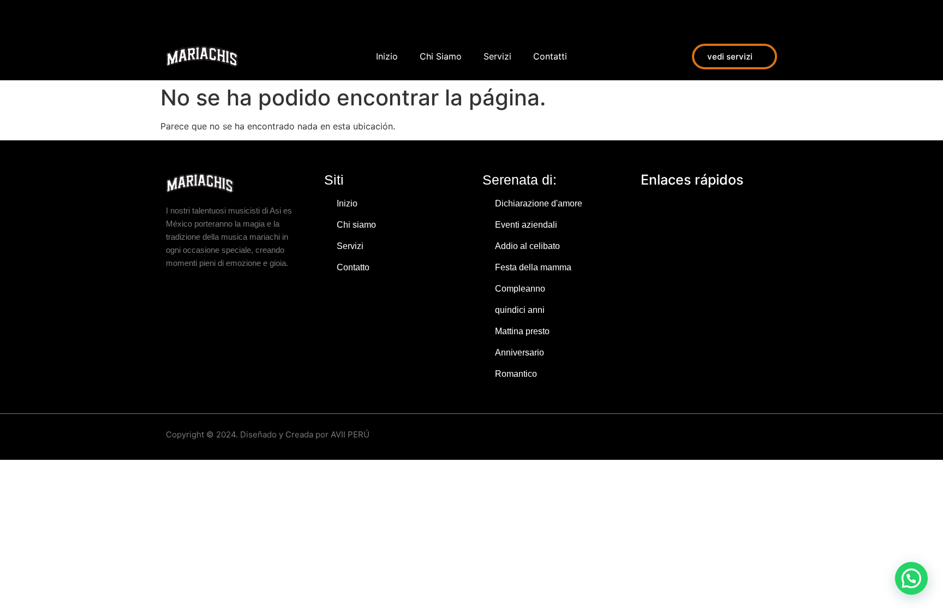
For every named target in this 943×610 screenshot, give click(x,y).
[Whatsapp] (220, 16)
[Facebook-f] (171, 16)
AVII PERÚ (350, 434)
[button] (911, 578)
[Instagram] (196, 16)
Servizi (497, 56)
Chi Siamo (441, 56)
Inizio (387, 56)
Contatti (550, 56)
